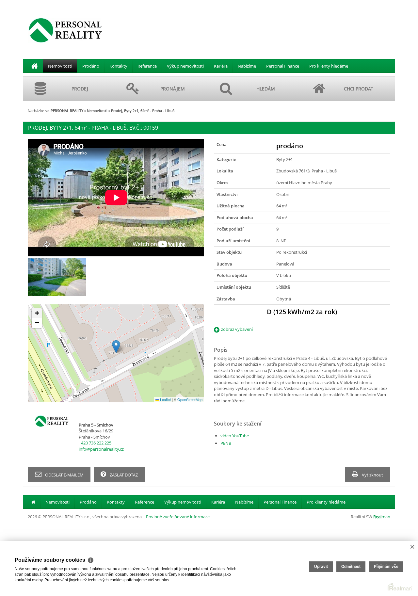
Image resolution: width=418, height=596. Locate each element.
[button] (116, 346)
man (381, 517)
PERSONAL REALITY (67, 110)
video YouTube (234, 436)
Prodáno (90, 66)
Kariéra (221, 66)
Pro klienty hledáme (328, 66)
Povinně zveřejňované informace (178, 517)
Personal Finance (282, 66)
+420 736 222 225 (95, 443)
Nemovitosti (60, 66)
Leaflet (165, 399)
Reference (147, 66)
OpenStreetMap (189, 399)
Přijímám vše (386, 566)
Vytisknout (372, 475)
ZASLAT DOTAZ (123, 475)
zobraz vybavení (237, 329)
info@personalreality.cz (101, 449)
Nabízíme (247, 66)
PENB (225, 443)
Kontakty (118, 66)
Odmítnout (351, 566)
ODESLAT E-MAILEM (64, 475)
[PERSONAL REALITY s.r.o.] (65, 30)
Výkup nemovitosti (185, 66)
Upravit (321, 566)
